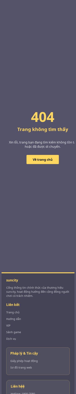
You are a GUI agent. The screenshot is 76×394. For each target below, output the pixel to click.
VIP (8, 325)
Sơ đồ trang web (21, 367)
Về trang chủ (43, 159)
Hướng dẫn (13, 319)
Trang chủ (12, 312)
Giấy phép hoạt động (24, 361)
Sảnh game (13, 332)
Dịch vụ (11, 339)
